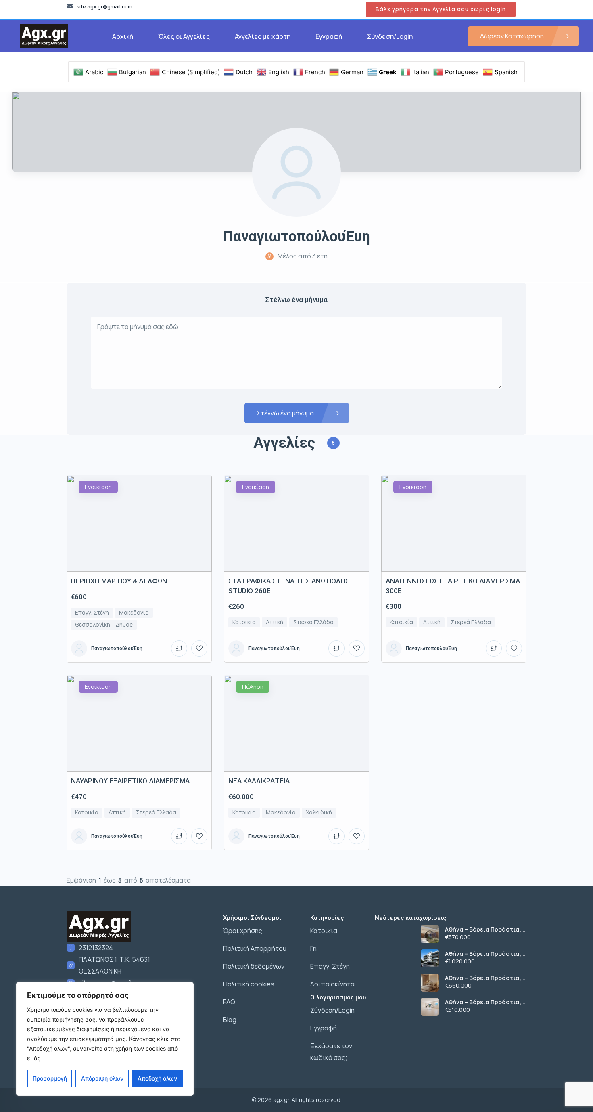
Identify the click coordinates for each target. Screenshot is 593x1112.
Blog (229, 1019)
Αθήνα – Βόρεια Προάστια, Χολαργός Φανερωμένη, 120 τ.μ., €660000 (484, 978)
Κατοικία (323, 930)
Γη (313, 948)
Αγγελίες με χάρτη (262, 36)
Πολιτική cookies (248, 984)
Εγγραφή (328, 36)
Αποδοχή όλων (157, 1078)
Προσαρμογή (50, 1078)
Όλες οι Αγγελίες (184, 36)
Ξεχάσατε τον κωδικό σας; (331, 1051)
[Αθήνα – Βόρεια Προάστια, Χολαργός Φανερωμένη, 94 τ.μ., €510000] (430, 1007)
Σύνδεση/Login (390, 36)
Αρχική (122, 36)
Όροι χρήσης (242, 930)
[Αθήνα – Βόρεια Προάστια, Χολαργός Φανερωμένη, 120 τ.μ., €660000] (430, 983)
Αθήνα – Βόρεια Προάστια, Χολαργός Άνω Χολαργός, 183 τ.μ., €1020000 (485, 954)
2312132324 (96, 947)
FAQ (229, 1001)
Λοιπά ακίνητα (332, 984)
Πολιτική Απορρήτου (254, 948)
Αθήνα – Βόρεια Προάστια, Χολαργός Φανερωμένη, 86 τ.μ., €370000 (483, 929)
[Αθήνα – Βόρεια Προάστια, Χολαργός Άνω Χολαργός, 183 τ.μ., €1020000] (430, 958)
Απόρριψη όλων (102, 1078)
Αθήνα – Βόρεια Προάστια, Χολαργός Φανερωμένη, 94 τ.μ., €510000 (483, 1002)
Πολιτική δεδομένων (253, 966)
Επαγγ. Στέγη (330, 966)
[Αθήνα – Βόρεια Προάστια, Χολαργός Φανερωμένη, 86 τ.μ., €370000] (430, 934)
